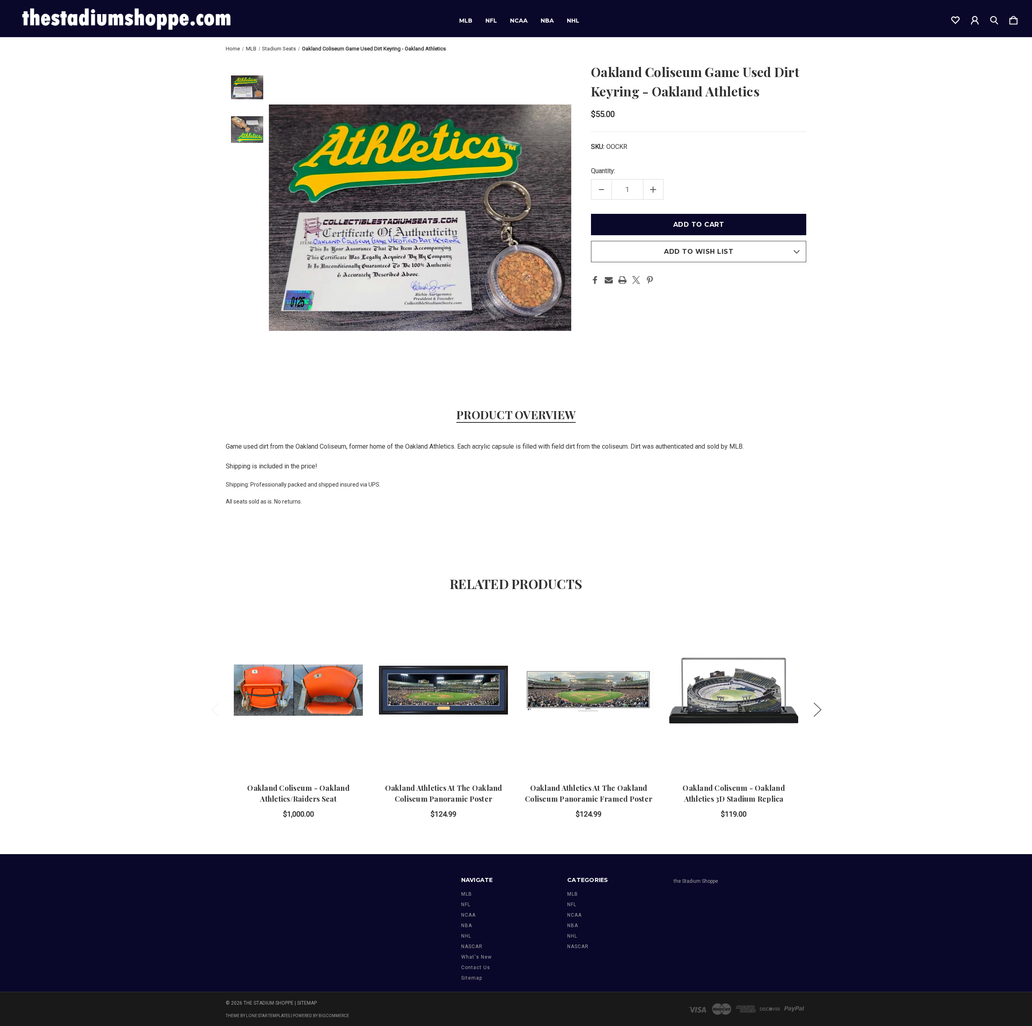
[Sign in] (974, 18)
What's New (476, 957)
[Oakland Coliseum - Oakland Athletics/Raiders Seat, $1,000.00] (298, 690)
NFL (491, 20)
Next (817, 709)
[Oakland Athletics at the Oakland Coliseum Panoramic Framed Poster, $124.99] (588, 690)
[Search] (994, 18)
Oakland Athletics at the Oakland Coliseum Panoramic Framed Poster (588, 793)
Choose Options (444, 750)
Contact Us (475, 967)
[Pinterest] (650, 280)
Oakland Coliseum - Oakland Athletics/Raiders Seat (298, 793)
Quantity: (603, 171)
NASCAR (472, 946)
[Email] (609, 280)
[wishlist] (955, 18)
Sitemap (471, 978)
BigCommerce (333, 1015)
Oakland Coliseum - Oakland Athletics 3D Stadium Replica (733, 793)
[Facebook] (595, 280)
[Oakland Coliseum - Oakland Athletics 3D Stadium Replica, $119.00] (733, 690)
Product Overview (516, 414)
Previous (215, 709)
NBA (547, 20)
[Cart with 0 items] (1013, 18)
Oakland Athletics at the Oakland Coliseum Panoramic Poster (443, 793)
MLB (465, 20)
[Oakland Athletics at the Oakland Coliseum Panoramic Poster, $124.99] (443, 690)
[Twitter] (636, 280)
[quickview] (347, 644)
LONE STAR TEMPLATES (268, 1015)
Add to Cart (298, 750)
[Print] (622, 280)
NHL (573, 20)
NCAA (519, 20)
